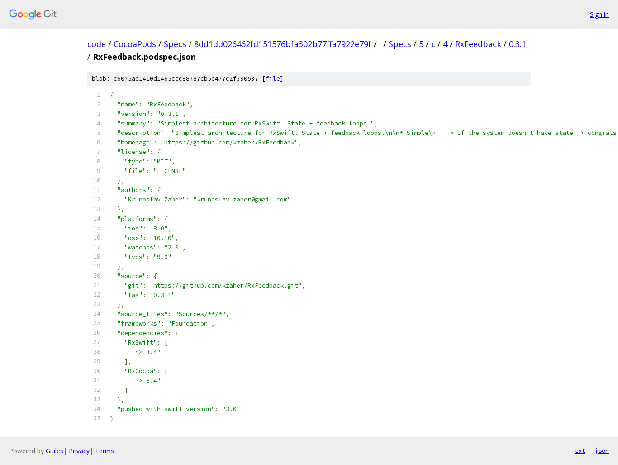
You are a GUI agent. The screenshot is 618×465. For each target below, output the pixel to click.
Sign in (599, 14)
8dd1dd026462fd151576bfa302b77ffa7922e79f (282, 43)
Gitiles (54, 450)
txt (580, 450)
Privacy (79, 450)
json (601, 450)
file (273, 78)
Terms (104, 450)
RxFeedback (478, 43)
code (96, 43)
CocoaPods (135, 43)
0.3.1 (517, 43)
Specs (175, 43)
